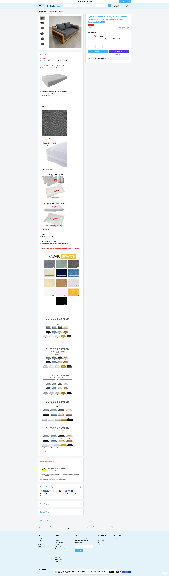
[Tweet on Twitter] (125, 27)
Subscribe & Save (126, 1)
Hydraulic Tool (58, 553)
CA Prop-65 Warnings (43, 538)
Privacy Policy (57, 571)
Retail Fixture (58, 555)
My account (117, 6)
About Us (100, 538)
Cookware (57, 540)
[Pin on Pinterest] (123, 27)
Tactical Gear (58, 557)
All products (44, 11)
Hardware (57, 544)
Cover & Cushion (59, 542)
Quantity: (90, 46)
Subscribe (79, 550)
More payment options (118, 54)
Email (99, 542)
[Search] (109, 5)
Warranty (40, 548)
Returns (40, 542)
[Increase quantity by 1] (101, 46)
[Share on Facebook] (120, 27)
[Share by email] (128, 27)
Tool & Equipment (59, 559)
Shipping (40, 544)
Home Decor (58, 546)
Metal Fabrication (59, 550)
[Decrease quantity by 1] (94, 46)
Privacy (40, 540)
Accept (111, 571)
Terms (39, 546)
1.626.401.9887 (101, 540)
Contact (57, 561)
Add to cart (97, 51)
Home (39, 11)
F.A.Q (56, 563)
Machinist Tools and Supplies (61, 548)
